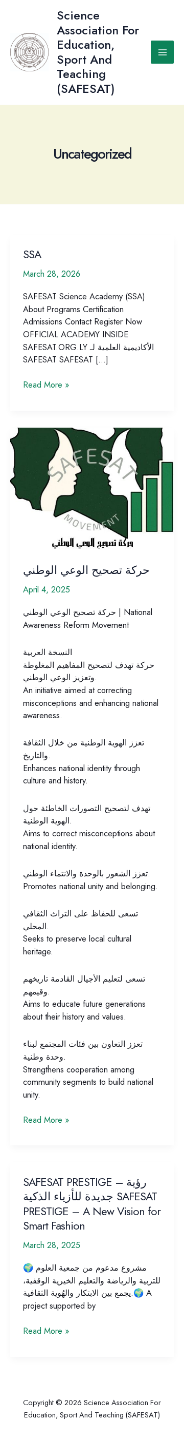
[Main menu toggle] (162, 52)
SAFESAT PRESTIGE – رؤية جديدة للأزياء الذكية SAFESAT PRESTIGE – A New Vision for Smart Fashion (91, 1204)
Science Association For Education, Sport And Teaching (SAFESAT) (98, 52)
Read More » (46, 384)
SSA (32, 254)
